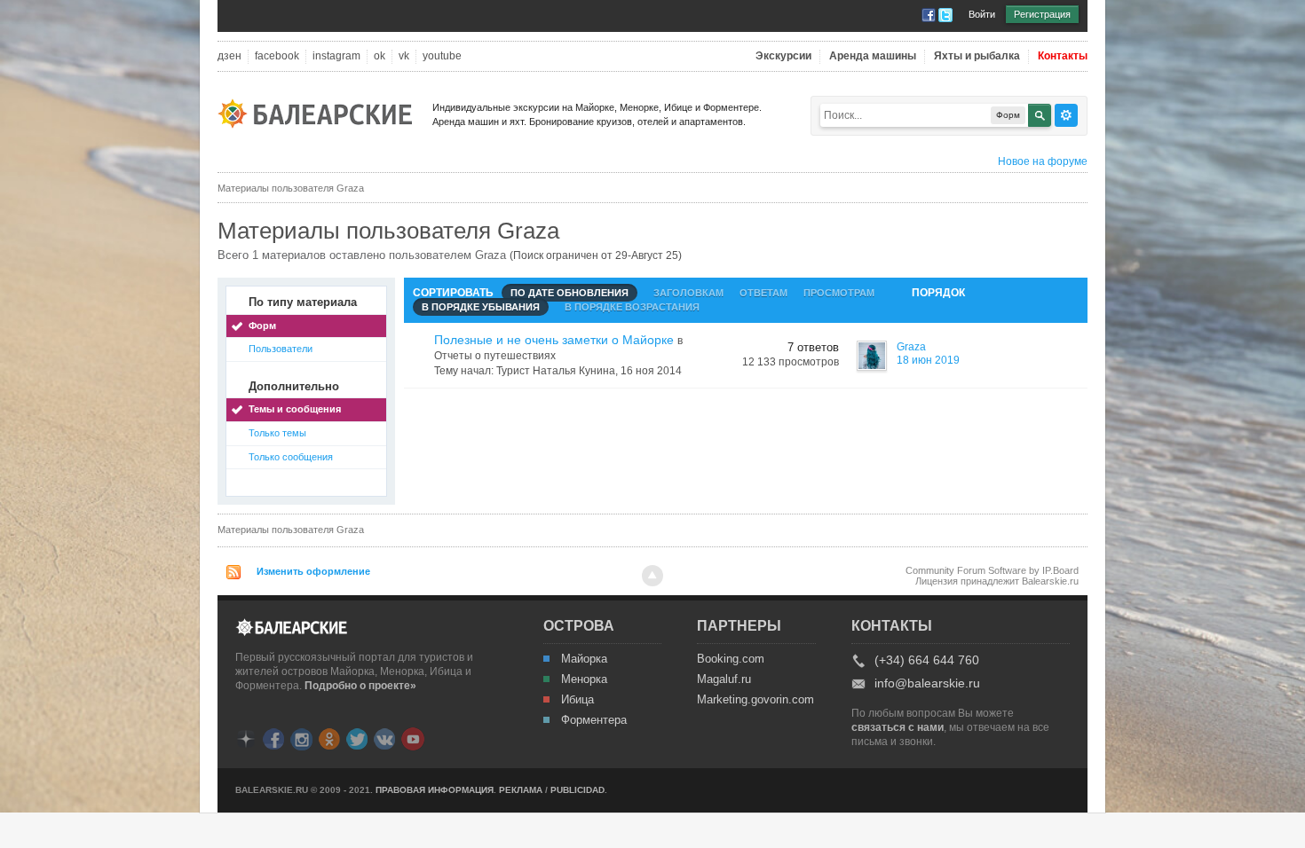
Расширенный (1066, 115)
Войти (982, 14)
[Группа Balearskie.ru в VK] (384, 738)
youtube (442, 56)
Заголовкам (688, 292)
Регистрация (1042, 14)
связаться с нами (897, 727)
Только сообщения (291, 456)
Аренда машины (872, 56)
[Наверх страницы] (652, 575)
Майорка (584, 659)
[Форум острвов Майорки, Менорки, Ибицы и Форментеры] (320, 112)
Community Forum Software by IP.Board (992, 570)
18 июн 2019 (928, 360)
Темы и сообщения (295, 409)
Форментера (594, 720)
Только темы (277, 433)
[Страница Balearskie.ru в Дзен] (246, 738)
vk (404, 56)
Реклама (520, 790)
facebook (277, 56)
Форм (262, 325)
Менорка (584, 679)
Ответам (763, 292)
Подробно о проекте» (360, 685)
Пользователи (280, 348)
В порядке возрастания (632, 307)
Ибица (577, 700)
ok (379, 56)
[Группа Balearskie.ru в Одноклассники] (329, 738)
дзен (229, 56)
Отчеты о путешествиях (495, 355)
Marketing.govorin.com (754, 700)
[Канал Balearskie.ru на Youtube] (412, 738)
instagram (336, 56)
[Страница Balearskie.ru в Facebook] (273, 738)
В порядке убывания (481, 307)
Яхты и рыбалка (977, 56)
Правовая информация (435, 790)
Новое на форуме (1043, 161)
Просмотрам (838, 292)
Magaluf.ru (724, 679)
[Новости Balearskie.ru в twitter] (357, 738)
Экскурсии (783, 56)
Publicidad (577, 790)
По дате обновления (569, 292)
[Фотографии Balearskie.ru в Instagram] (301, 738)
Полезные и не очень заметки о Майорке (554, 340)
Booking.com (730, 659)
